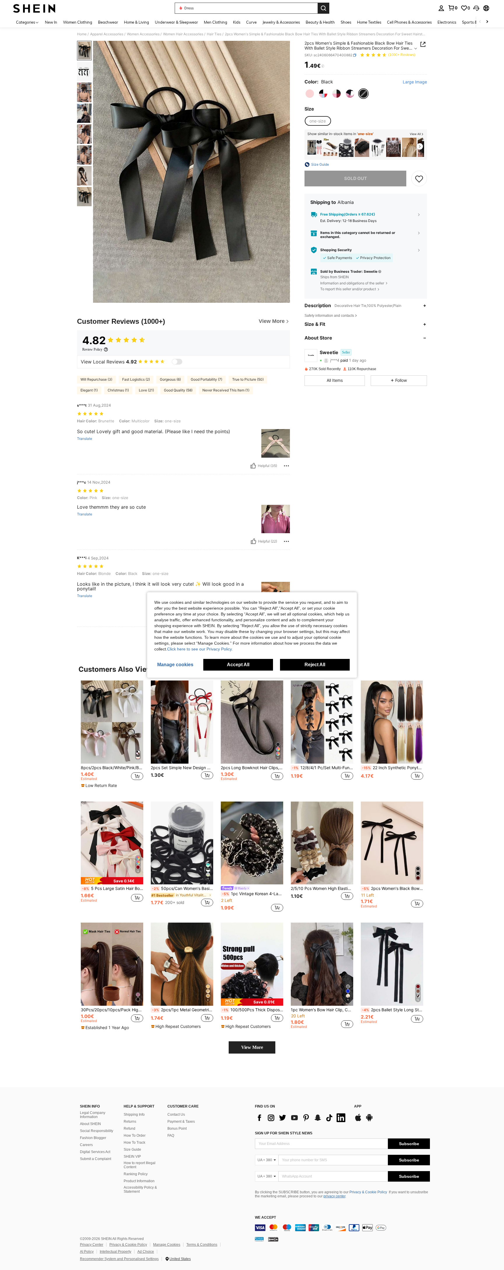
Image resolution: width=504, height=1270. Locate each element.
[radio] (309, 93)
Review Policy (92, 349)
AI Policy (87, 1252)
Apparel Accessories (106, 34)
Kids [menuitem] (236, 22)
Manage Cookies (166, 1245)
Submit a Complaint (95, 1159)
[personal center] (441, 8)
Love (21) (146, 390)
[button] (476, 8)
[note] (100, 785)
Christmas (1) (118, 390)
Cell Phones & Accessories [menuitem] (409, 22)
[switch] (177, 362)
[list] (301, 1117)
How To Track (134, 1142)
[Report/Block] (286, 465)
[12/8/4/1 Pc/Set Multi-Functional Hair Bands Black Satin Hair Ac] (322, 722)
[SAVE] (419, 178)
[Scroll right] (487, 22)
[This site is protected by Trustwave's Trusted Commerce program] (259, 1239)
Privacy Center (91, 1245)
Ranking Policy (136, 1174)
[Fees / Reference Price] (322, 66)
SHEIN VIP (132, 1156)
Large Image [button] (415, 82)
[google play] (369, 1120)
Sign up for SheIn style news (283, 1133)
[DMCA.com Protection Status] (273, 1239)
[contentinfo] (342, 1227)
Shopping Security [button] (336, 250)
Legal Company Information (92, 1115)
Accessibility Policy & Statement (140, 1189)
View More (252, 1047)
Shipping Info (134, 1114)
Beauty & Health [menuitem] (320, 22)
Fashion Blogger (93, 1138)
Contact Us (176, 1114)
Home (82, 34)
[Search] (323, 8)
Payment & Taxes (181, 1121)
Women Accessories (143, 34)
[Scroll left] (480, 22)
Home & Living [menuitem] (136, 22)
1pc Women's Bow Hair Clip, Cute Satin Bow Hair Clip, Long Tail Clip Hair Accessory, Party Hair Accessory (322, 1009)
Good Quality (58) (178, 390)
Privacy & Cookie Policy (368, 1192)
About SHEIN (90, 1124)
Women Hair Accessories (183, 34)
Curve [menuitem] (251, 22)
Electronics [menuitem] (447, 22)
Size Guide (132, 1149)
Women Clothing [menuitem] (77, 22)
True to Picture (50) (248, 379)
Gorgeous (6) (170, 379)
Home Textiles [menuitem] (369, 22)
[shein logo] (34, 8)
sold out (355, 178)
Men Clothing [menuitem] (215, 22)
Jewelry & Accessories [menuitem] (281, 22)
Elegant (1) (89, 390)
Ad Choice (145, 1252)
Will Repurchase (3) (96, 379)
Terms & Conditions (201, 1245)
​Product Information (139, 1181)
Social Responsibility (96, 1131)
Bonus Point (177, 1128)
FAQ (170, 1135)
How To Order (135, 1135)
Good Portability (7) (206, 379)
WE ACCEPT (265, 1218)
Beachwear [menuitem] (108, 22)
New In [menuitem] (51, 22)
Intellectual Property (115, 1252)
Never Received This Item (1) (225, 390)
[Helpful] (253, 465)
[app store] (358, 1120)
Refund (129, 1128)
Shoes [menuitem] (346, 22)
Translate (84, 439)
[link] (453, 7)
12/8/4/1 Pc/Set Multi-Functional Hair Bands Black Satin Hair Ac (322, 767)
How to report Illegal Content (139, 1165)
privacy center (334, 1196)
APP (357, 1106)
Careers (86, 1145)
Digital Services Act (95, 1152)
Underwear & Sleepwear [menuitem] (176, 22)
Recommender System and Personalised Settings (119, 1259)
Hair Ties (214, 34)
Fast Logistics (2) (136, 379)
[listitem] (314, 147)
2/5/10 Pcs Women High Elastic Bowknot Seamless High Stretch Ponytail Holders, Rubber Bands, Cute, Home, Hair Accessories (322, 888)
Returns (130, 1121)
